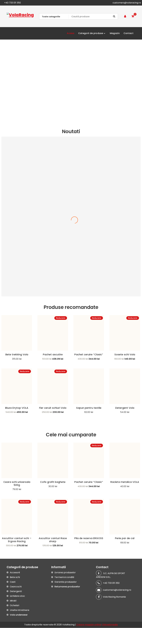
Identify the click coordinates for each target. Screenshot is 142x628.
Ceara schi (15, 586)
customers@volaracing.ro (127, 2)
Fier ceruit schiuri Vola (52, 408)
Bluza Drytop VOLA (16, 408)
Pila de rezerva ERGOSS (88, 538)
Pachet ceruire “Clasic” (88, 354)
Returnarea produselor (67, 586)
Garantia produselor (65, 582)
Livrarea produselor (65, 572)
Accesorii (15, 572)
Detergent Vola (124, 408)
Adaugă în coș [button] (17, 362)
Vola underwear (19, 615)
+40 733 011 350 (12, 2)
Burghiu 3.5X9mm (71, 289)
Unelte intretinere (19, 610)
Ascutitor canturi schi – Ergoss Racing (16, 539)
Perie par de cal (124, 538)
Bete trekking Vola (16, 354)
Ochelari (14, 605)
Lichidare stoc (17, 596)
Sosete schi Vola (124, 354)
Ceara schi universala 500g (16, 483)
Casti (12, 582)
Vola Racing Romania (114, 596)
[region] (71, 81)
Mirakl (13, 600)
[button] (4, 81)
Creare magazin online (88, 624)
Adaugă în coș (124, 362)
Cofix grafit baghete (52, 482)
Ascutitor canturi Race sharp (53, 539)
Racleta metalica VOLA (124, 482)
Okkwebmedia (110, 624)
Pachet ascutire (53, 354)
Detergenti (16, 591)
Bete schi (15, 577)
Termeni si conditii (64, 577)
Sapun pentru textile (88, 408)
